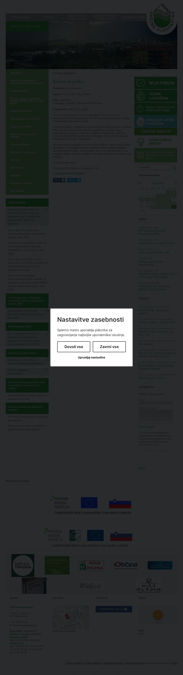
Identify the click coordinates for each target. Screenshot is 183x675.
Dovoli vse (74, 346)
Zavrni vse (109, 346)
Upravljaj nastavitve (91, 357)
